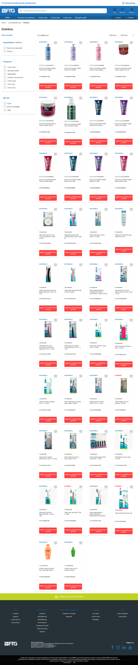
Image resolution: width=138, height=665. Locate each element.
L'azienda (15, 613)
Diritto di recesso (42, 628)
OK (74, 662)
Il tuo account (96, 616)
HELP (114, 12)
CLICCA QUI (67, 662)
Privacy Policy (15, 622)
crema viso (67, 18)
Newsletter (96, 619)
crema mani (55, 18)
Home (4, 23)
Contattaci (42, 613)
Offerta (9, 51)
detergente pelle (80, 18)
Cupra (9, 103)
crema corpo (43, 18)
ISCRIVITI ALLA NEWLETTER (71, 597)
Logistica (15, 616)
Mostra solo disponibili (14, 48)
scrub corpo (11, 88)
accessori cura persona (26, 18)
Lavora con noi (15, 619)
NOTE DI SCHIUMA (13, 107)
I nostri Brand (122, 616)
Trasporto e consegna (69, 613)
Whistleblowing (42, 616)
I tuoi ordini (96, 613)
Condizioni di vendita (42, 625)
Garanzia (42, 631)
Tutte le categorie (122, 613)
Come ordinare (42, 622)
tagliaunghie (11, 74)
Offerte (130, 18)
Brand (118, 18)
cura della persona (14, 23)
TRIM (9, 110)
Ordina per (113, 35)
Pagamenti (69, 616)
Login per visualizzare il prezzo (48, 86)
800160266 (130, 3)
